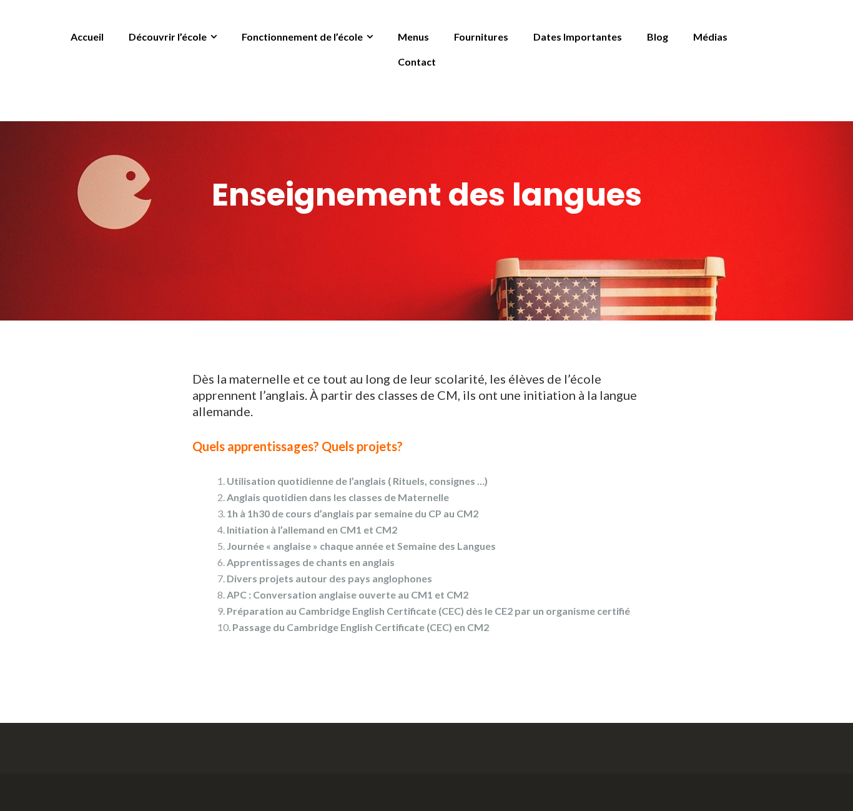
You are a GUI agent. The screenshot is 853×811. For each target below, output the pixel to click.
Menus (413, 36)
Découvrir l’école (168, 36)
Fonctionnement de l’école (302, 36)
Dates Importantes (577, 36)
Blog (657, 36)
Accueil (87, 36)
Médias (710, 36)
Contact (417, 61)
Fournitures (481, 36)
